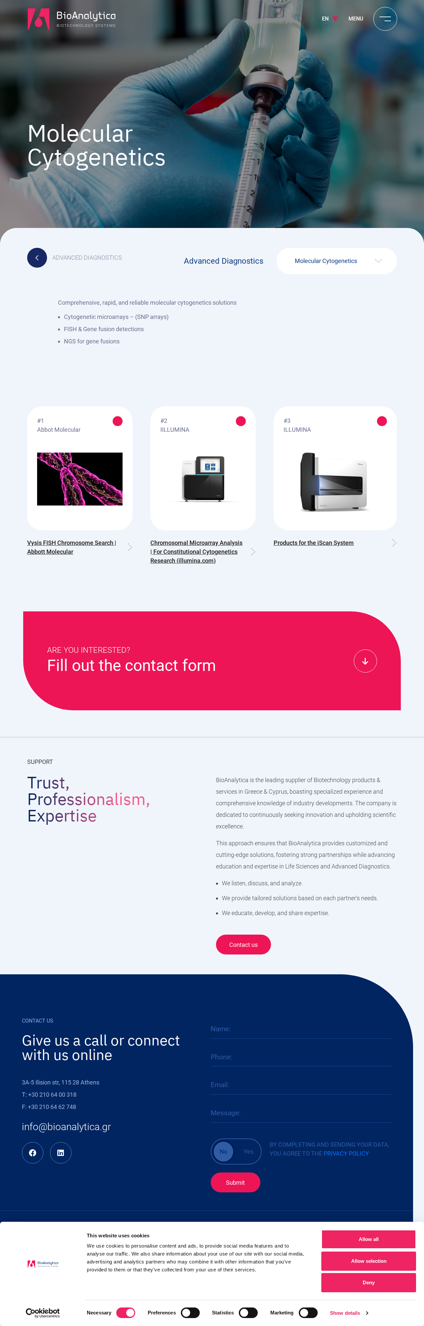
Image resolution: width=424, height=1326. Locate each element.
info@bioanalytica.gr (66, 1126)
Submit (235, 1182)
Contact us (243, 944)
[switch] (190, 1312)
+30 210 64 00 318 (52, 1094)
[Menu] (385, 18)
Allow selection (369, 1261)
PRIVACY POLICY (346, 1153)
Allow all (369, 1239)
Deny (369, 1282)
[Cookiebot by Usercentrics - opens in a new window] (43, 1313)
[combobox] (337, 261)
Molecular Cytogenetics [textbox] (326, 260)
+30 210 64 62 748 (52, 1106)
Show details (345, 1313)
